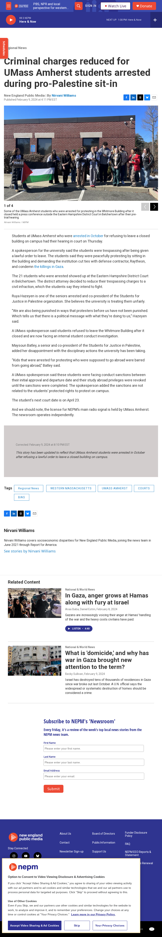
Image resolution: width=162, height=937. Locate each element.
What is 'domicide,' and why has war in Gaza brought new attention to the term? (107, 659)
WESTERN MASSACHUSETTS (71, 488)
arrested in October (88, 236)
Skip (77, 925)
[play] (11, 20)
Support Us (99, 851)
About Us (65, 833)
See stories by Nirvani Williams (30, 551)
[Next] (154, 207)
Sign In (90, 5)
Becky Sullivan (74, 673)
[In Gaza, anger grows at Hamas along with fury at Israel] (34, 603)
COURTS (144, 488)
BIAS (21, 497)
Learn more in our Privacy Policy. (93, 914)
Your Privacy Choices (109, 925)
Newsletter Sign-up (72, 851)
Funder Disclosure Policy (136, 834)
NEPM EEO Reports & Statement (138, 853)
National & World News (80, 589)
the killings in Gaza (48, 267)
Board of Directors (103, 833)
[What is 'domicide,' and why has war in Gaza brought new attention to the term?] (34, 660)
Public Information (103, 842)
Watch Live (117, 6)
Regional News (15, 48)
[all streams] (156, 20)
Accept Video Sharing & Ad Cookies (34, 925)
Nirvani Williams (64, 95)
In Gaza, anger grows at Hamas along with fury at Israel (106, 599)
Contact (65, 842)
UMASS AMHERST (115, 488)
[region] (71, 895)
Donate (146, 6)
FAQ (127, 844)
